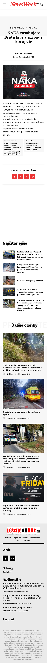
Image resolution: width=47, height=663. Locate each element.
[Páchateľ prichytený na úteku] (9, 280)
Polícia (33, 28)
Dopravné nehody (10, 603)
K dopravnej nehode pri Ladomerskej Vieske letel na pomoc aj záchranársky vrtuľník (29, 268)
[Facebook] (14, 176)
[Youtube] (12, 558)
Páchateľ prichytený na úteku (30, 280)
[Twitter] (20, 176)
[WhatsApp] (32, 176)
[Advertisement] (23, 213)
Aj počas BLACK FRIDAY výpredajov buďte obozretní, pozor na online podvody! (30, 292)
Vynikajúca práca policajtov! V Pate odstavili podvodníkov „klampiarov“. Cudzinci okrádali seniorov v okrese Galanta (30, 305)
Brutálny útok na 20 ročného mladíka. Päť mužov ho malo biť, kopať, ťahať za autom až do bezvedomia (30, 256)
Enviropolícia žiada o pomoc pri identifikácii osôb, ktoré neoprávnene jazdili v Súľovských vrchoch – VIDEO (22, 367)
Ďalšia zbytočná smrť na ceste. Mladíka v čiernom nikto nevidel (33, 147)
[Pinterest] (26, 176)
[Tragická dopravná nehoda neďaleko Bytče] (23, 394)
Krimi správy (17, 28)
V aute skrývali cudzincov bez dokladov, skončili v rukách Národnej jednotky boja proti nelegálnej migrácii (12, 149)
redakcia (28, 53)
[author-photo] (4, 373)
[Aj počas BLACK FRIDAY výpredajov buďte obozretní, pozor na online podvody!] (9, 292)
